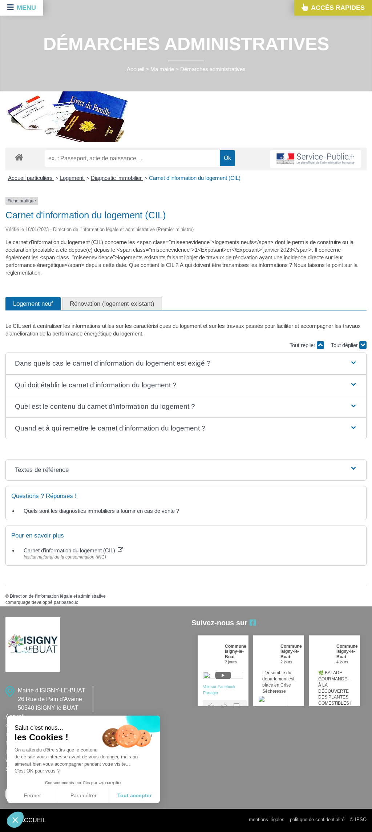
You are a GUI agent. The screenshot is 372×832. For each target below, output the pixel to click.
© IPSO (358, 819)
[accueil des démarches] (19, 157)
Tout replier (303, 345)
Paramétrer (83, 795)
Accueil (135, 69)
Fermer (32, 795)
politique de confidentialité (317, 819)
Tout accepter (134, 795)
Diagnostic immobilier (117, 178)
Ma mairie (162, 69)
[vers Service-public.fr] (315, 159)
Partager (210, 693)
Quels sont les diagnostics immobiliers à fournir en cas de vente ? (101, 511)
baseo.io (69, 602)
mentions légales (266, 819)
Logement (72, 178)
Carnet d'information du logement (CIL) (194, 178)
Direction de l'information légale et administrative (58, 596)
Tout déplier (345, 345)
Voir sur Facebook (219, 686)
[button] (186, 363)
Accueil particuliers (31, 178)
